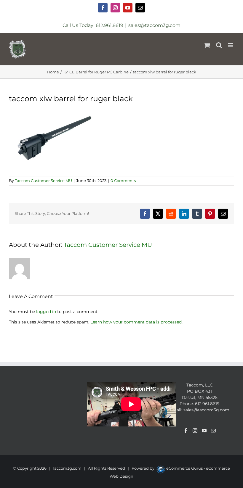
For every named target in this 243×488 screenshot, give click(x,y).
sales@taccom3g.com (154, 25)
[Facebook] (185, 430)
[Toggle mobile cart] (207, 45)
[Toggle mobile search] (219, 45)
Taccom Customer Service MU (43, 180)
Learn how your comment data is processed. (136, 322)
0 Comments (123, 180)
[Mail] (213, 430)
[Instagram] (195, 430)
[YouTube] (204, 430)
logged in (46, 311)
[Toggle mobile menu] (231, 45)
